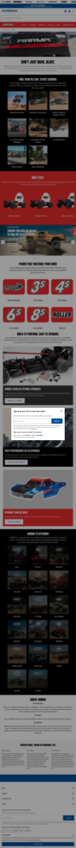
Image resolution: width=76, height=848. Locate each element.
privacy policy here (33, 428)
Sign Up (57, 421)
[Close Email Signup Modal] (61, 411)
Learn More (39, 435)
